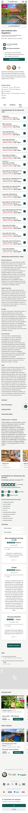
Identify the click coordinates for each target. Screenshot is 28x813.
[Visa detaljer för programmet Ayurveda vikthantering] (24, 196)
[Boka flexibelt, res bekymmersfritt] (19, 26)
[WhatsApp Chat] (25, 406)
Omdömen (13, 105)
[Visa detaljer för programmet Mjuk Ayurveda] (24, 125)
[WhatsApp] (26, 2)
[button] (15, 678)
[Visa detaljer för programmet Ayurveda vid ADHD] (24, 164)
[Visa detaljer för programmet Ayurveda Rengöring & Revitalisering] (24, 211)
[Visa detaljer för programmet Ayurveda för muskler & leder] (24, 203)
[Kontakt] (23, 2)
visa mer (3, 97)
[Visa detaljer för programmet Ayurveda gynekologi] (24, 219)
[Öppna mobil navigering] (2, 1)
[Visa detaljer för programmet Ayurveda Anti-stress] (24, 235)
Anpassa (14, 809)
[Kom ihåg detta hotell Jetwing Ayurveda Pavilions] (25, 5)
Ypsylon (9, 710)
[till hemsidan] (12, 2)
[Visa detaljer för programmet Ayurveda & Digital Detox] (24, 149)
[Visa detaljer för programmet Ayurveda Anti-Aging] (24, 227)
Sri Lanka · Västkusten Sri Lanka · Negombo (12, 38)
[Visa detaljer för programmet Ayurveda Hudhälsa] (24, 250)
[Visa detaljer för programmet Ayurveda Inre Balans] (24, 157)
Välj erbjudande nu (14, 59)
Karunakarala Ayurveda (9, 744)
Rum (5, 105)
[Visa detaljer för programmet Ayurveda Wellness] (24, 133)
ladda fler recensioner (14, 645)
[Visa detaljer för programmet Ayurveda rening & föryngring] (24, 242)
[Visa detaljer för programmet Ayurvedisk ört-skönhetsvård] (24, 188)
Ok (14, 805)
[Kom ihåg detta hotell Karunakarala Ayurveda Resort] (3, 730)
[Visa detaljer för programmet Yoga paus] (24, 118)
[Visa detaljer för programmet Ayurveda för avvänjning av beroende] (24, 172)
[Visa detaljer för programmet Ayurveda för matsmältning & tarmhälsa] (24, 180)
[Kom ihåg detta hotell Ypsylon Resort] (3, 697)
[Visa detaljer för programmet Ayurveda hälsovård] (24, 141)
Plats (20, 105)
